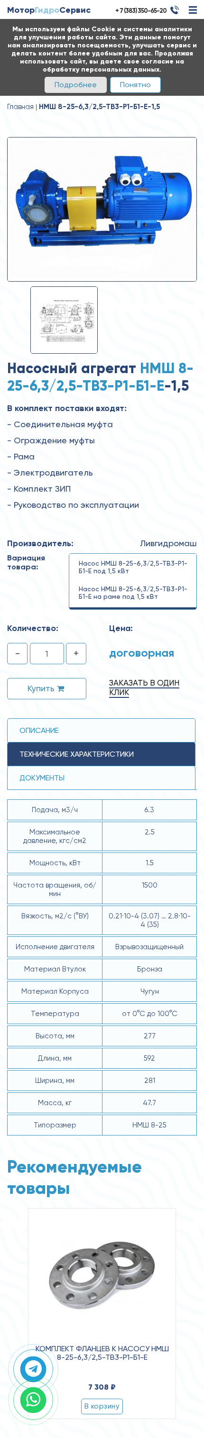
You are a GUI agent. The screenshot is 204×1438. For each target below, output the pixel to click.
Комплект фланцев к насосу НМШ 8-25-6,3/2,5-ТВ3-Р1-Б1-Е (102, 1353)
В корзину (102, 1406)
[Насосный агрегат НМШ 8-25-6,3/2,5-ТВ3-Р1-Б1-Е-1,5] (102, 208)
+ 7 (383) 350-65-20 (141, 10)
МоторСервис (49, 10)
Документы (42, 777)
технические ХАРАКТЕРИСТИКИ (76, 754)
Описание (39, 730)
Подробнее (76, 84)
